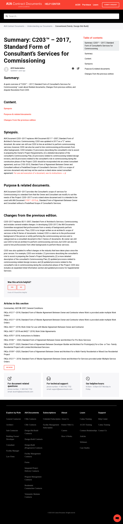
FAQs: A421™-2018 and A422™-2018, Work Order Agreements (30, 331)
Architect (9, 425)
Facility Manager (12, 451)
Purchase (86, 5)
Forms (27, 462)
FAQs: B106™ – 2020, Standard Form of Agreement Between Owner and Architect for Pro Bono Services (47, 340)
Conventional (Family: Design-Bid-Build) (72, 26)
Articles (83, 436)
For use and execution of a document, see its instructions (39, 173)
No (21, 287)
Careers (64, 431)
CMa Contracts (30, 419)
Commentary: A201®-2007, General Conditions (23, 308)
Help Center (103, 419)
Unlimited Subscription (52, 419)
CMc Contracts (30, 425)
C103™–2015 (30, 200)
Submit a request (110, 5)
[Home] (24, 5)
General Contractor (13, 419)
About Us (65, 419)
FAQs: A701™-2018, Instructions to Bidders (22, 336)
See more (9, 367)
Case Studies (85, 448)
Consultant (10, 445)
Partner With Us (67, 425)
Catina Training (86, 419)
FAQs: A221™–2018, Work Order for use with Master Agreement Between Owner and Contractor (44, 327)
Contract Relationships (88, 431)
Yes (12, 287)
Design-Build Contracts (34, 439)
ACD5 (77, 5)
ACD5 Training (86, 425)
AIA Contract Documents (14, 26)
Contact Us (102, 431)
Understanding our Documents (39, 26)
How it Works (66, 436)
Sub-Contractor (12, 431)
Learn (95, 5)
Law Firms (10, 457)
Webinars (83, 442)
